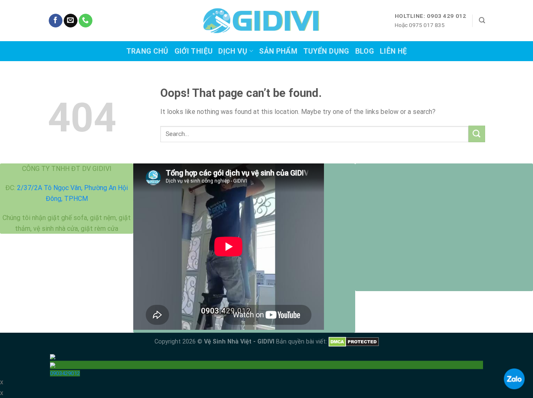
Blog (364, 51)
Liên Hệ (393, 51)
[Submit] (476, 134)
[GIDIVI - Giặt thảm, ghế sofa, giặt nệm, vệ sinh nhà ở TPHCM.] (266, 20)
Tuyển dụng (326, 51)
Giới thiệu (193, 51)
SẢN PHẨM (278, 51)
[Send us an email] (70, 21)
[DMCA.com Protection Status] (354, 341)
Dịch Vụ (232, 51)
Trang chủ (147, 51)
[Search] (482, 20)
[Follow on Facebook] (55, 21)
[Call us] (85, 21)
